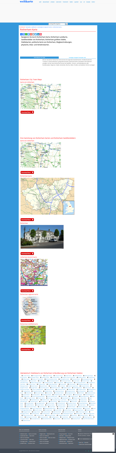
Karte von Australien (24, 437)
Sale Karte (74, 415)
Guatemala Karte (24, 435)
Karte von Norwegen (44, 441)
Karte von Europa (42, 429)
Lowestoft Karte (61, 405)
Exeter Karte (88, 387)
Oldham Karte (71, 389)
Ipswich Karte (43, 386)
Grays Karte (52, 406)
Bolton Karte (34, 386)
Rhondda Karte (48, 410)
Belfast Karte (26, 379)
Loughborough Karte (63, 415)
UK (84, 2)
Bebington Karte (24, 413)
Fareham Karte (56, 413)
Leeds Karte (68, 375)
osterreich (58, 2)
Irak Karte (61, 435)
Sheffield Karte (78, 375)
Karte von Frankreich (44, 435)
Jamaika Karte (23, 443)
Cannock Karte (43, 406)
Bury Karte (87, 408)
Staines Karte (66, 418)
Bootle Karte (58, 410)
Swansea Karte (76, 418)
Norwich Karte (59, 382)
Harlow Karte (26, 394)
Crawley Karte (26, 391)
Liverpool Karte (59, 375)
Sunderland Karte (48, 382)
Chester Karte (41, 398)
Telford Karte (53, 386)
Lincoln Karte (68, 394)
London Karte (26, 375)
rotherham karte (57, 27)
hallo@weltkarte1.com (87, 439)
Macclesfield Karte (47, 418)
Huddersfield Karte (52, 384)
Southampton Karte (88, 379)
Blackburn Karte (50, 389)
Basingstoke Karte (71, 393)
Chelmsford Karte (37, 391)
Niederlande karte (51, 433)
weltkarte (34, 27)
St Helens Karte (82, 389)
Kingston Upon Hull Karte (68, 377)
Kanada (88, 2)
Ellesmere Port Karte (31, 406)
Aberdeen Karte (24, 382)
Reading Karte (23, 381)
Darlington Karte (46, 394)
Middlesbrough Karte (83, 384)
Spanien (76, 2)
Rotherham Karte (55, 387)
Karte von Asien (61, 429)
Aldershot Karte (57, 412)
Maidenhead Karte (78, 410)
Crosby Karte (64, 417)
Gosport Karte (40, 405)
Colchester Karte (61, 389)
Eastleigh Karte (55, 417)
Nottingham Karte (64, 379)
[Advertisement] (58, 13)
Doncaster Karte (72, 405)
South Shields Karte (52, 396)
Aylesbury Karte (50, 405)
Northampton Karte (54, 381)
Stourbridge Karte (89, 413)
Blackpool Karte (24, 386)
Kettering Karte (88, 417)
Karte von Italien (43, 437)
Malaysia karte (62, 437)
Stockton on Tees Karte (53, 398)
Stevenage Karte (84, 396)
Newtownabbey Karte (50, 408)
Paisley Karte (83, 400)
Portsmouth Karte (66, 381)
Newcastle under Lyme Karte (59, 400)
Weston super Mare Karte (79, 398)
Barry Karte (57, 418)
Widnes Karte (79, 413)
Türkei (93, 2)
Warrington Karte (30, 398)
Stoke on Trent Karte (37, 379)
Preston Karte (85, 381)
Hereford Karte (45, 413)
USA (81, 2)
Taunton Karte (46, 412)
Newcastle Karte (73, 400)
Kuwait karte (70, 441)
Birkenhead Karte (89, 394)
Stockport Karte (85, 386)
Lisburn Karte (50, 403)
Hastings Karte (78, 394)
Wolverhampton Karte (51, 379)
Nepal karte (70, 443)
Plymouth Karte (76, 379)
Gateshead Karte (66, 398)
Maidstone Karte (91, 393)
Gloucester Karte (44, 387)
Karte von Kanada (32, 433)
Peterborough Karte (73, 386)
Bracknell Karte (61, 403)
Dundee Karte (41, 384)
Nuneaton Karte (72, 403)
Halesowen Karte (51, 415)
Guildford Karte (30, 405)
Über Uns (81, 442)
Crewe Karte (82, 405)
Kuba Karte (31, 435)
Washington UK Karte (31, 417)
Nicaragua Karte (23, 441)
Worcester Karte (39, 393)
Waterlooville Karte (83, 406)
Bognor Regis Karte (37, 408)
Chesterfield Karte (83, 403)
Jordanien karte (71, 439)
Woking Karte (91, 389)
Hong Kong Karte (63, 433)
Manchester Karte (34, 377)
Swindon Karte (31, 384)
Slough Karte (34, 387)
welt (40, 2)
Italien (71, 2)
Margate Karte (26, 412)
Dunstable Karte (35, 418)
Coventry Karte (55, 377)
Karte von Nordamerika (24, 429)
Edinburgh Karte (88, 375)
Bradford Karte (82, 377)
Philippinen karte (70, 437)
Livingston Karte (24, 418)
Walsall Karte (69, 382)
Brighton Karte (24, 387)
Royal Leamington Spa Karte (74, 408)
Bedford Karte (63, 396)
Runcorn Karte (38, 410)
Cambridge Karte (77, 387)
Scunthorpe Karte (64, 401)
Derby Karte (33, 381)
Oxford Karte (72, 384)
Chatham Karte (34, 401)
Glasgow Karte (48, 375)
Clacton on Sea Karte (76, 417)
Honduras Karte (31, 443)
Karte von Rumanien (44, 443)
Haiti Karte (31, 439)
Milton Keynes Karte (36, 382)
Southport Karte (59, 393)
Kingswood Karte (24, 408)
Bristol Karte (23, 377)
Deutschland (46, 2)
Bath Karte (81, 393)
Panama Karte (32, 441)
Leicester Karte (45, 377)
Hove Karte (74, 401)
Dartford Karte (35, 413)
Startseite (28, 27)
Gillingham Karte (71, 391)
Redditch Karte (45, 400)
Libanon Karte (68, 435)
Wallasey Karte (90, 410)
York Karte (62, 386)
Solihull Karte (29, 393)
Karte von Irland (51, 437)
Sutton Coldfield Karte (37, 389)
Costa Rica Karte (24, 439)
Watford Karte (26, 420)
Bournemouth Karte (80, 382)
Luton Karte (76, 381)
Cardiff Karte (91, 377)
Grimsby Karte (36, 394)
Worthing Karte (82, 391)
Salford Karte (53, 401)
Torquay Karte (61, 406)
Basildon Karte (48, 391)
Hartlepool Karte (58, 394)
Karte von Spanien (44, 439)
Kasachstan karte (63, 443)
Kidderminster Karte (28, 415)
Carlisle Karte (83, 401)
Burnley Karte (43, 401)
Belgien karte (43, 433)
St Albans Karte (74, 396)
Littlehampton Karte (68, 413)
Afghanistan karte (63, 439)
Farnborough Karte (83, 412)
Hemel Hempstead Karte (38, 396)
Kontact (79, 429)
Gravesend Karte (44, 417)
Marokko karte (62, 441)
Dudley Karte (42, 381)
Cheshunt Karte (40, 415)
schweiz (52, 2)
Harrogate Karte (40, 403)
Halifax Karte (26, 396)
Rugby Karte (61, 408)
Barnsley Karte (29, 403)
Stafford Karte (71, 406)
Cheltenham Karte (59, 391)
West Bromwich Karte (88, 418)
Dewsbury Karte (84, 415)
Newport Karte (66, 387)
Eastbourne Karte (24, 389)
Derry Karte (49, 393)
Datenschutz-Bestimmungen (85, 444)
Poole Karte (63, 384)
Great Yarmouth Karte (69, 412)
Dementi (86, 442)
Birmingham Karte (37, 375)
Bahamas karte (23, 433)
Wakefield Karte (35, 400)
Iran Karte (70, 433)
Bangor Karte (36, 412)
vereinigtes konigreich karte (44, 27)
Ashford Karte (67, 410)
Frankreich (65, 2)
